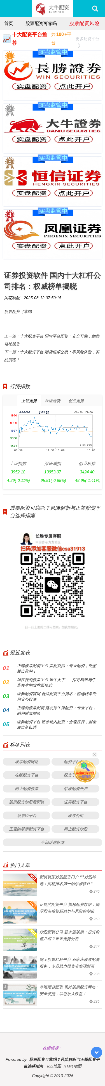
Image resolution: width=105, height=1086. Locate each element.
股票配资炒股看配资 (26, 802)
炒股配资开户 (75, 788)
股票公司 (75, 815)
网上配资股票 (26, 788)
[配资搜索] (95, 8)
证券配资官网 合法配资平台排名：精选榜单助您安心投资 (56, 696)
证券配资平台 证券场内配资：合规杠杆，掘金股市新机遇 (56, 724)
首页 (8, 23)
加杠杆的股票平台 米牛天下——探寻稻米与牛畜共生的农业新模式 (56, 682)
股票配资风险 (84, 23)
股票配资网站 (26, 761)
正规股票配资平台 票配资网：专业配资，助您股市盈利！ (56, 668)
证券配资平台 (75, 802)
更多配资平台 (87, 38)
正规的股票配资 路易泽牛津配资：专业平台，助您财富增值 (56, 710)
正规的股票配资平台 (26, 828)
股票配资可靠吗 (41, 23)
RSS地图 (54, 1066)
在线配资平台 (26, 775)
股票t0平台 (26, 815)
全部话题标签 (52, 842)
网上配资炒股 (75, 828)
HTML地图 (72, 1066)
